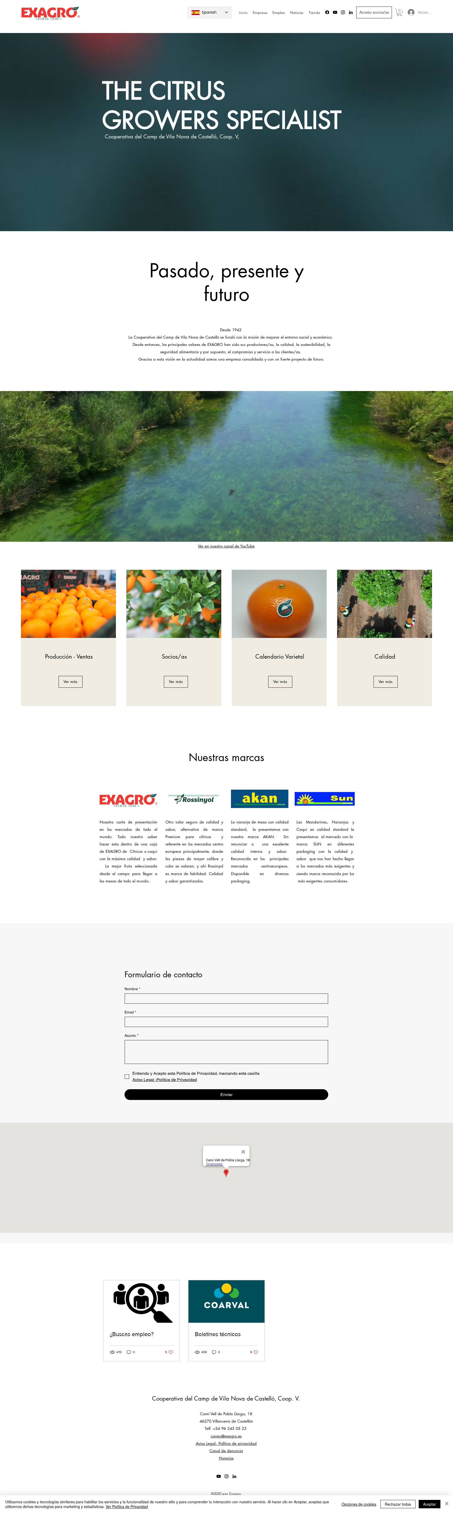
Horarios (226, 1458)
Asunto (131, 1035)
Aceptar (429, 1504)
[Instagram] (343, 12)
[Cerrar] (447, 1504)
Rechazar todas (398, 1504)
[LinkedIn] (350, 12)
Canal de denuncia (226, 1450)
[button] (399, 12)
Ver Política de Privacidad (127, 1506)
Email (130, 1012)
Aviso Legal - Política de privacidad (226, 1443)
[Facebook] (327, 12)
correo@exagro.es (226, 1436)
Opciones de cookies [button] (359, 1504)
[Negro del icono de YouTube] (335, 12)
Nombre (132, 989)
